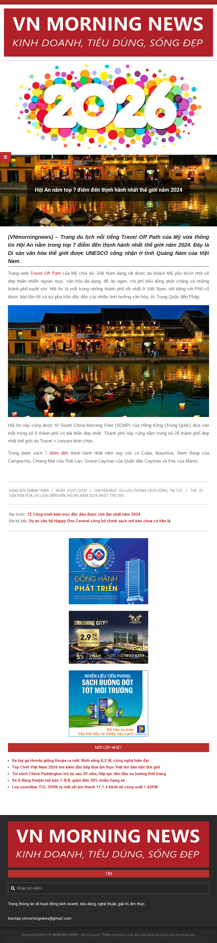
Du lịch (126, 490)
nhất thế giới (111, 495)
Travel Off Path (45, 273)
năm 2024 (88, 495)
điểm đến (58, 453)
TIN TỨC (176, 490)
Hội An (73, 495)
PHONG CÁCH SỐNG (151, 490)
